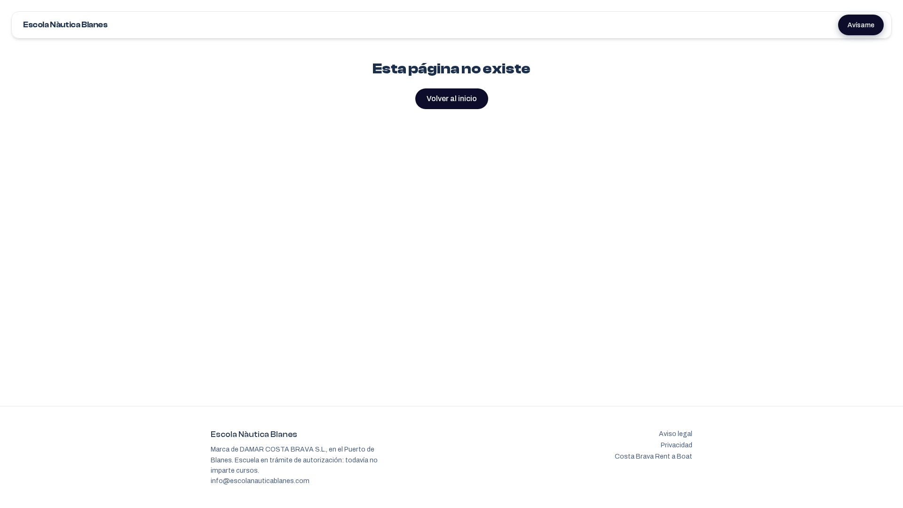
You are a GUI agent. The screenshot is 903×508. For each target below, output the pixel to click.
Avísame (861, 25)
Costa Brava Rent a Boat (653, 456)
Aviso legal (675, 433)
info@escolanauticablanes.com (260, 480)
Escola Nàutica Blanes (65, 24)
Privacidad (676, 445)
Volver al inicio (452, 98)
